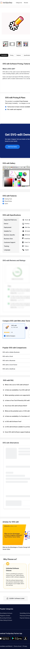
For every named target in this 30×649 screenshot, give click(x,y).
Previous (2, 176)
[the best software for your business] (6, 3)
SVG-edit (15, 327)
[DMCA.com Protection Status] (25, 639)
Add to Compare (10, 336)
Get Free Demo (12, 146)
